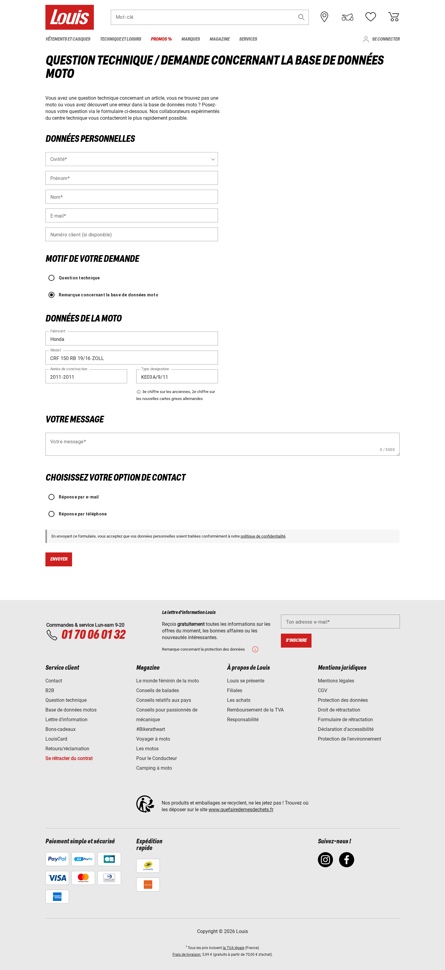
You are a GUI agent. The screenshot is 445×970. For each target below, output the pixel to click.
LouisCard (56, 739)
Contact (53, 681)
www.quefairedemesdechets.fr (241, 809)
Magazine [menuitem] (219, 39)
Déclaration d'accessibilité (346, 729)
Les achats (238, 700)
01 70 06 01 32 (93, 635)
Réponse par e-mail (79, 497)
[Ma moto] (347, 17)
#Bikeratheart (150, 729)
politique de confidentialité (263, 536)
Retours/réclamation (67, 749)
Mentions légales (336, 681)
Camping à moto (154, 768)
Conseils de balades (157, 690)
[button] (301, 17)
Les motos (147, 749)
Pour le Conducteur (156, 758)
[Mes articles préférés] (370, 17)
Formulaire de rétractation (345, 719)
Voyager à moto (153, 739)
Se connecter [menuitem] (386, 39)
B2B (49, 690)
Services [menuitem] (248, 39)
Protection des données (343, 700)
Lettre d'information (66, 719)
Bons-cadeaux (60, 729)
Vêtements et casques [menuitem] (67, 39)
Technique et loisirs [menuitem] (120, 39)
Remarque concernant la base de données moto (108, 294)
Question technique (79, 277)
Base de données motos (71, 710)
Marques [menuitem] (190, 39)
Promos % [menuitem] (161, 39)
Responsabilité (243, 719)
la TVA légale (233, 948)
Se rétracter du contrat (69, 758)
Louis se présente (245, 681)
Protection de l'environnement (349, 739)
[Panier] (393, 17)
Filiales (234, 690)
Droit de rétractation (339, 710)
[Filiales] (324, 17)
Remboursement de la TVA (255, 710)
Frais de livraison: (187, 954)
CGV (322, 690)
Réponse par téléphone (83, 514)
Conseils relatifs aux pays (163, 700)
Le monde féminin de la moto (167, 681)
